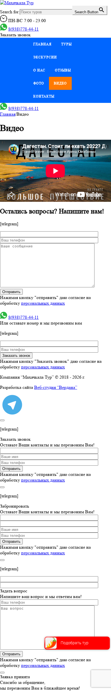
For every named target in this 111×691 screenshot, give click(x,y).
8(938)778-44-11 (23, 29)
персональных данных (43, 303)
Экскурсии (45, 57)
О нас (39, 70)
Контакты (43, 96)
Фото (38, 83)
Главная (42, 44)
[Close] (2, 420)
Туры (66, 44)
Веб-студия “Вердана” (55, 387)
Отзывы (63, 70)
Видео (60, 83)
